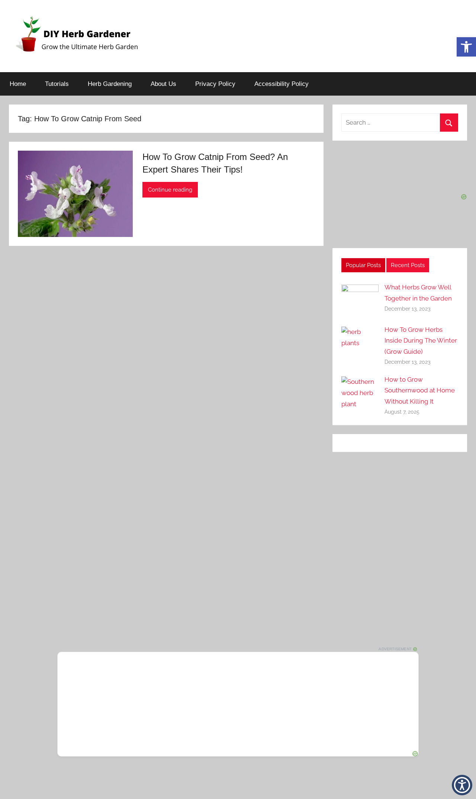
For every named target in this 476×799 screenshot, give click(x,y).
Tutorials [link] (57, 83)
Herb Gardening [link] (110, 83)
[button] (462, 785)
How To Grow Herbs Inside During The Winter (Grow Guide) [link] (421, 341)
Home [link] (18, 83)
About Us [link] (163, 83)
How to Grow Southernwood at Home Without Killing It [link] (420, 390)
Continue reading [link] (170, 189)
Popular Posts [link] (363, 265)
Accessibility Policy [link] (281, 83)
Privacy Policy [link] (215, 83)
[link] (466, 47)
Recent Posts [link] (408, 265)
